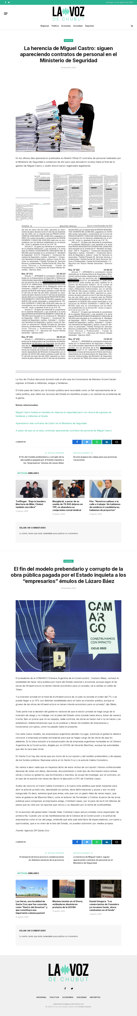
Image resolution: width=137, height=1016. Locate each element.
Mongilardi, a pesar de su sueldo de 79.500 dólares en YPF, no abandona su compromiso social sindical (67, 505)
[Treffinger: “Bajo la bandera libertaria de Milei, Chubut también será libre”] (32, 489)
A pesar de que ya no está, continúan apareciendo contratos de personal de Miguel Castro (64, 430)
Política (55, 26)
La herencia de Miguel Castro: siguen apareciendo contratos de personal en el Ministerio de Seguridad (93, 860)
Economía (66, 26)
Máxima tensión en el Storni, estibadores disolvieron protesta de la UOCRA (67, 904)
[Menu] (5, 14)
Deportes (89, 26)
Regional (45, 26)
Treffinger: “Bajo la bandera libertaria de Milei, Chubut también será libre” (31, 504)
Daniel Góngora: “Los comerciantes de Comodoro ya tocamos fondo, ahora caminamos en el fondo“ (104, 905)
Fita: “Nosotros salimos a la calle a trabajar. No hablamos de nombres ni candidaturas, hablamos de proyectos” (104, 505)
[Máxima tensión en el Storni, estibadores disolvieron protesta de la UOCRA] (68, 889)
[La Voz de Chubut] (68, 13)
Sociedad (77, 26)
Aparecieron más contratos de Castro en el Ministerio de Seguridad (51, 423)
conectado (48, 533)
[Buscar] (131, 26)
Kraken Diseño (85, 1007)
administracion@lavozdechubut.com (68, 1004)
